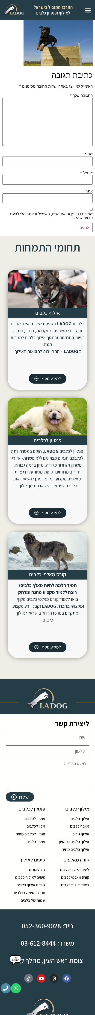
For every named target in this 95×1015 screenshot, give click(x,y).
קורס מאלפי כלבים (47, 574)
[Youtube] (41, 978)
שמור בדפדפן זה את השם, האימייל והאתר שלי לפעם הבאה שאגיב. (51, 215)
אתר (89, 191)
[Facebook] (66, 978)
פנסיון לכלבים (47, 440)
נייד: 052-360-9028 (47, 925)
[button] (88, 10)
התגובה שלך (81, 95)
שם (88, 154)
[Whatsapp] (16, 988)
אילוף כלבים (47, 312)
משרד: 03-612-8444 (47, 943)
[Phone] (6, 988)
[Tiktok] (28, 978)
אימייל (86, 173)
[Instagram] (54, 978)
